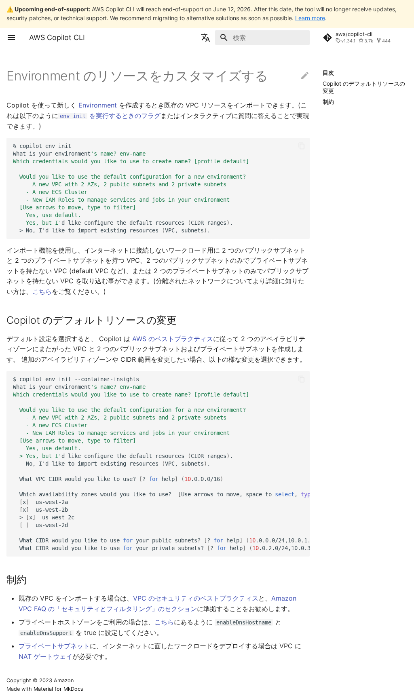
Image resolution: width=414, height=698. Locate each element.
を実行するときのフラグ (110, 116)
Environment (97, 105)
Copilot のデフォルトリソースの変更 (364, 87)
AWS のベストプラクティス (172, 339)
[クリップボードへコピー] (301, 146)
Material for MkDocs (58, 689)
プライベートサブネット (54, 646)
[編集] (305, 76)
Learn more (310, 18)
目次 (328, 72)
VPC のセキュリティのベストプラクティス (195, 598)
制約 (328, 101)
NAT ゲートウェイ (45, 656)
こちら (42, 291)
